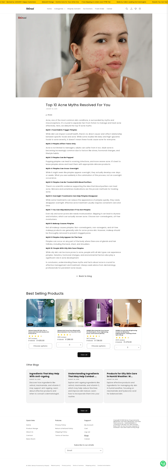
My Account (88, 425)
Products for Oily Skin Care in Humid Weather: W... (122, 375)
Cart (86, 428)
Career (87, 439)
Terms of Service (62, 435)
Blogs (86, 435)
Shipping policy (91, 465)
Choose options (40, 346)
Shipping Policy (61, 432)
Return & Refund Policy (64, 428)
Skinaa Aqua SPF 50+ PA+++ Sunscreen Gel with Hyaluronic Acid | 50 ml (38, 332)
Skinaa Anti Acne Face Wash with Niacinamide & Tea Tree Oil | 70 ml (69, 331)
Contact (29, 435)
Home (28, 425)
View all (84, 355)
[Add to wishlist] (52, 301)
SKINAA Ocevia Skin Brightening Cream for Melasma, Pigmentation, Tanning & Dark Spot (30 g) (126, 333)
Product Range (32, 428)
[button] (59, 9)
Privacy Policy (60, 425)
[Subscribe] (100, 450)
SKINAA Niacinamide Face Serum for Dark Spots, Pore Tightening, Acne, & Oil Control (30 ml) (98, 332)
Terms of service (78, 465)
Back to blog (85, 276)
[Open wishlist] (136, 9)
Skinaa (34, 465)
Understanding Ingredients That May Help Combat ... (83, 375)
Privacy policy (66, 465)
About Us (29, 432)
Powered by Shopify (42, 465)
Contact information (104, 465)
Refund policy (55, 465)
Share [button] (50, 115)
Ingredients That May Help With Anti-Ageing (44, 375)
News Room (30, 439)
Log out (87, 432)
